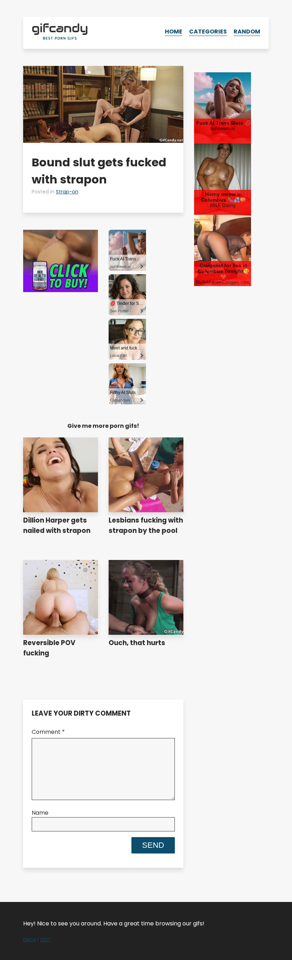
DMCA (29, 939)
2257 (45, 939)
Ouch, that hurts (137, 643)
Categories (208, 31)
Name (40, 813)
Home (173, 31)
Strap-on (67, 191)
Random (247, 31)
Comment (48, 732)
